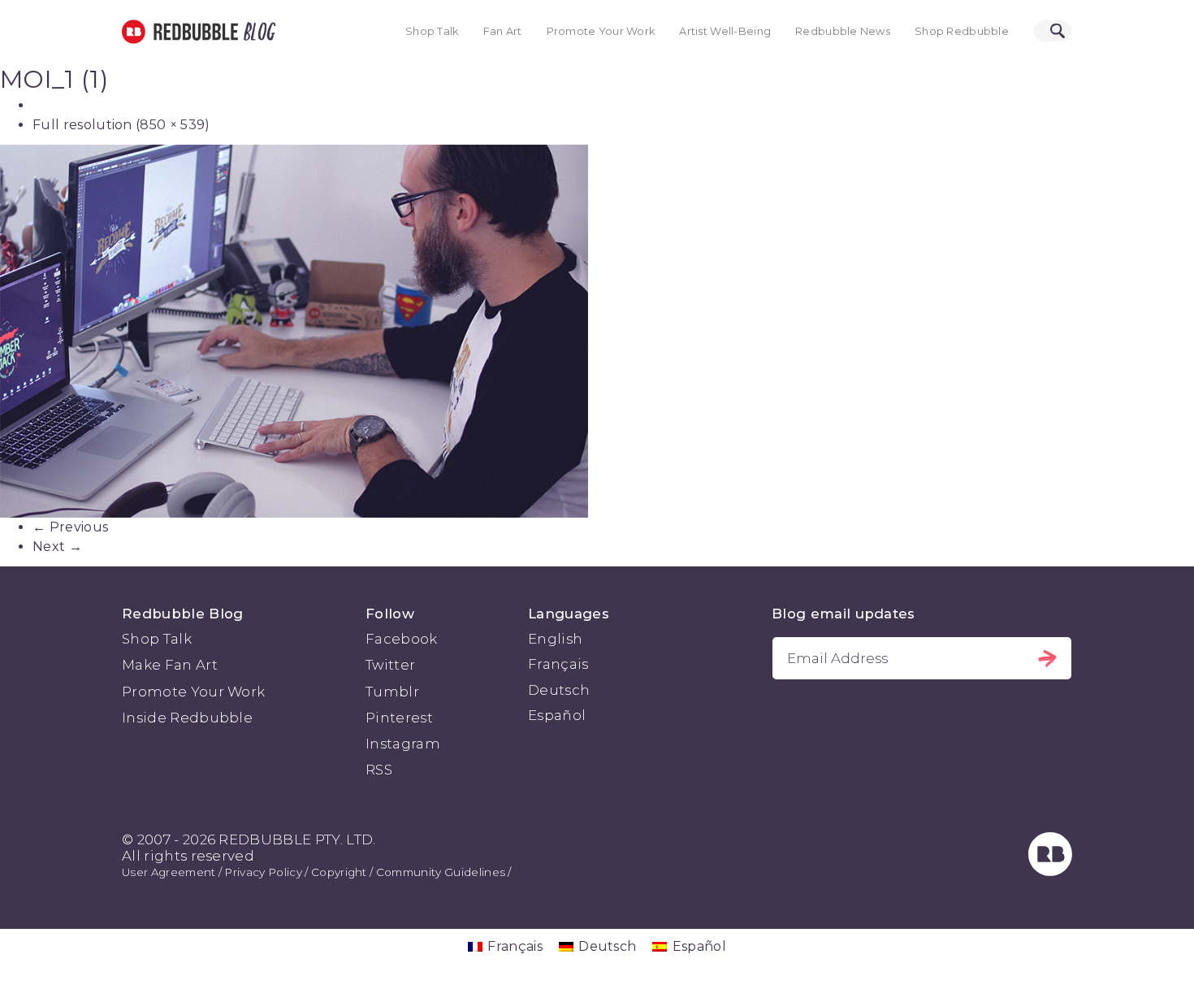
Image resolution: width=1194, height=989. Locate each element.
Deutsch (559, 690)
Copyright (339, 871)
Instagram (403, 743)
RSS (379, 769)
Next (57, 546)
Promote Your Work (601, 31)
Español (557, 715)
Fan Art (502, 31)
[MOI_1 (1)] (597, 331)
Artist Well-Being (725, 31)
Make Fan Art (170, 665)
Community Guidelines (440, 871)
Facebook (402, 639)
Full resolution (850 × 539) (121, 124)
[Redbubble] (1050, 871)
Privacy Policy (262, 871)
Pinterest (399, 717)
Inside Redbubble (187, 717)
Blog (257, 32)
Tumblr (392, 691)
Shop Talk (432, 31)
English (555, 639)
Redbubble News (842, 31)
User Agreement (168, 871)
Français (558, 664)
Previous (70, 527)
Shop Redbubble (962, 31)
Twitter (390, 665)
